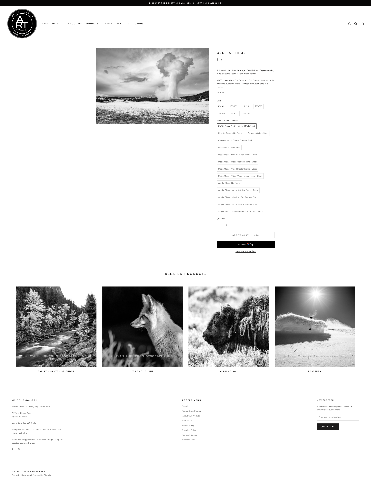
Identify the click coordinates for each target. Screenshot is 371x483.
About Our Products (83, 23)
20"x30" (258, 106)
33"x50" (234, 113)
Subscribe (328, 427)
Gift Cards (136, 23)
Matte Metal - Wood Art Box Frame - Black (237, 154)
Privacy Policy (188, 439)
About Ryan (113, 23)
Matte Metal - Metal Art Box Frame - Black (237, 161)
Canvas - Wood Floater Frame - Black (235, 140)
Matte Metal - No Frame (229, 147)
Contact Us (266, 80)
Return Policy (188, 425)
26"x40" (221, 113)
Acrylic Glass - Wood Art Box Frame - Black (238, 190)
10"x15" (233, 106)
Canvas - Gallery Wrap (258, 133)
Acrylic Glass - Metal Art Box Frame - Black (238, 197)
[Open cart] (362, 23)
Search (185, 406)
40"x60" (247, 113)
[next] (362, 328)
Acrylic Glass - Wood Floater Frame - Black (237, 204)
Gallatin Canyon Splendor (56, 371)
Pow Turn (314, 371)
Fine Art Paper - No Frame (230, 133)
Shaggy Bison (229, 371)
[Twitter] (231, 92)
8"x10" (221, 106)
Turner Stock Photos (191, 411)
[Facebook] (227, 92)
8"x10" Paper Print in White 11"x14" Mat (236, 126)
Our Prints (239, 80)
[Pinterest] (235, 92)
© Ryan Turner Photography (29, 471)
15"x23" (245, 106)
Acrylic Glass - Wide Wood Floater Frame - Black (240, 211)
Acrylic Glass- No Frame (229, 183)
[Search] (355, 23)
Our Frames (254, 80)
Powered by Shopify (41, 475)
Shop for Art (52, 23)
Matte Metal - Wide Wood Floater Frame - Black (240, 176)
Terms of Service (189, 435)
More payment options (245, 251)
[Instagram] (19, 449)
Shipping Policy (189, 430)
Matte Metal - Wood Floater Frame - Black (237, 169)
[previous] (9, 328)
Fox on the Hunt (142, 371)
